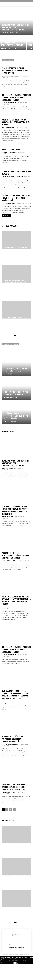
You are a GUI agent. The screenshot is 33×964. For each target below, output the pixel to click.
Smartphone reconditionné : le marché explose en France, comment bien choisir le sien (15, 787)
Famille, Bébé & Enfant (8, 516)
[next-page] (16, 335)
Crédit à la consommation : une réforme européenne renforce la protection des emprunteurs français (16, 600)
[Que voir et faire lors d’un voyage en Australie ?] (16, 364)
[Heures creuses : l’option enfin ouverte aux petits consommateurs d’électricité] (16, 22)
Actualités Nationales (8, 127)
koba (17, 127)
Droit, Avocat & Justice (8, 607)
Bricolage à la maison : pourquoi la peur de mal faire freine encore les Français (16, 97)
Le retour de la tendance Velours (16, 844)
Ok (15, 963)
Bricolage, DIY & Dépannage (9, 102)
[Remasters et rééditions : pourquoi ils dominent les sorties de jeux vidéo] (16, 723)
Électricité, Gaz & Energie (9, 468)
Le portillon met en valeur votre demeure (16, 172)
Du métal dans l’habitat (12, 149)
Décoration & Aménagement (9, 152)
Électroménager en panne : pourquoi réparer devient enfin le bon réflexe (16, 70)
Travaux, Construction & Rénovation (12, 176)
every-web (21, 152)
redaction (19, 203)
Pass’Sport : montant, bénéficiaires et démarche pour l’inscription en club (17, 320)
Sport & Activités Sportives (10, 560)
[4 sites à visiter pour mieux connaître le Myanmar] (16, 388)
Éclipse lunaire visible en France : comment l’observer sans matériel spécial (16, 198)
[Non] (17, 963)
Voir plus (6, 215)
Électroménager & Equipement (10, 76)
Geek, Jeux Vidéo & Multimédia (10, 744)
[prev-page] (15, 335)
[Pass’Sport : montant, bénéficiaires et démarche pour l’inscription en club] (16, 539)
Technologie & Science (8, 203)
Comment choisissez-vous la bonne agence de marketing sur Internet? (15, 122)
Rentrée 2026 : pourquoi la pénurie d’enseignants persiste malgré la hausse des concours (15, 693)
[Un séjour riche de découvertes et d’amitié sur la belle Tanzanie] (16, 412)
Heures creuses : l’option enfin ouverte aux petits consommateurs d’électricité (16, 250)
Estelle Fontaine (23, 103)
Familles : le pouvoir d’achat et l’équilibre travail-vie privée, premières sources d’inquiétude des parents (16, 284)
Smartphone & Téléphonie (9, 792)
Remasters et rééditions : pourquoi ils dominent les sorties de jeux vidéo (13, 739)
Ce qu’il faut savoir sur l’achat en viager (16, 877)
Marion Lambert (24, 76)
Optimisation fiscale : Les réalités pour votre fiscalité (16, 909)
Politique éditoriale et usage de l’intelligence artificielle (16, 954)
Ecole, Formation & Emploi (9, 698)
